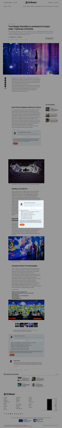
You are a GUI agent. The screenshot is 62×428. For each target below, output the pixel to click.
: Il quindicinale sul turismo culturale (26, 217)
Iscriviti (22, 224)
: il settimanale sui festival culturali (26, 218)
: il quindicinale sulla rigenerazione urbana (28, 214)
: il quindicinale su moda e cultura (26, 215)
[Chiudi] (42, 202)
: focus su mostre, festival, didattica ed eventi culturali (30, 211)
